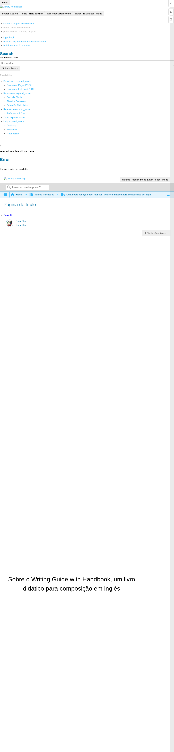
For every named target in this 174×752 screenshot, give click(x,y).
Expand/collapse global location (169, 194)
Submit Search (10, 68)
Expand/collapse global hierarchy (7, 195)
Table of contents (156, 233)
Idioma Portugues (44, 194)
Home (19, 194)
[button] (12, 129)
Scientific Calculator (17, 105)
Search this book (9, 57)
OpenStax (21, 221)
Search (9, 187)
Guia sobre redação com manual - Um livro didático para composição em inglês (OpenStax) (116, 194)
